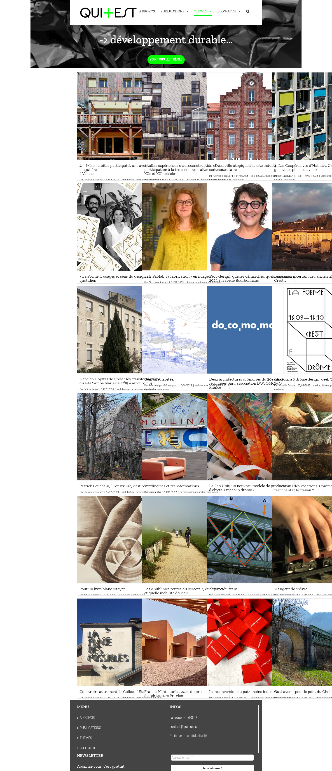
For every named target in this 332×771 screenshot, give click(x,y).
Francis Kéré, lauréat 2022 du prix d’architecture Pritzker (185, 642)
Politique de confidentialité (188, 736)
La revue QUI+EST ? (183, 717)
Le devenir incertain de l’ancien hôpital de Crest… (315, 226)
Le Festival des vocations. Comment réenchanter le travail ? (315, 436)
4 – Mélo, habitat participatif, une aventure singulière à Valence (120, 116)
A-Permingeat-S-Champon (162, 385)
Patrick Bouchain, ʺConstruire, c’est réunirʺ (120, 436)
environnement (162, 389)
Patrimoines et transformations (185, 436)
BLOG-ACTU (88, 748)
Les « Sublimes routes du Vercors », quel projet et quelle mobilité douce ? (185, 539)
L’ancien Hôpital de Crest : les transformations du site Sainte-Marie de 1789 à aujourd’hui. (120, 329)
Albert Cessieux (92, 595)
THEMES (86, 738)
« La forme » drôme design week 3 (315, 329)
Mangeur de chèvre (315, 539)
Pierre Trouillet (221, 595)
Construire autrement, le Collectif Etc (120, 642)
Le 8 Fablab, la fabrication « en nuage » (185, 226)
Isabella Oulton (286, 385)
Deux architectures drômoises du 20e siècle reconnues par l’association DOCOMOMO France (250, 329)
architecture (128, 179)
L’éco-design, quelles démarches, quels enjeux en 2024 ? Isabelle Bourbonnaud (250, 226)
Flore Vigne (155, 492)
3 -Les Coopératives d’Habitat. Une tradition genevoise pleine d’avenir (315, 116)
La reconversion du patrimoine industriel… (250, 642)
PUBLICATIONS (90, 728)
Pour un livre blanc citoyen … (120, 539)
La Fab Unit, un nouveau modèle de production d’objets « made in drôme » (250, 436)
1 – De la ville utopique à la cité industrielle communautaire (250, 116)
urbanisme (238, 179)
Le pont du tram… (250, 539)
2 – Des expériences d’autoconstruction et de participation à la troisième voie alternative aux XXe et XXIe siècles (185, 116)
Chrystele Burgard (93, 179)
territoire (226, 179)
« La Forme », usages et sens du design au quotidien (120, 226)
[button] (247, 11)
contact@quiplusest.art (186, 727)
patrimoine (215, 179)
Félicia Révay (91, 389)
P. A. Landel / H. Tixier (290, 175)
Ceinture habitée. (185, 329)
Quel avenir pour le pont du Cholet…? (315, 642)
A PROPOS (87, 717)
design (190, 282)
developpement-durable (193, 492)
